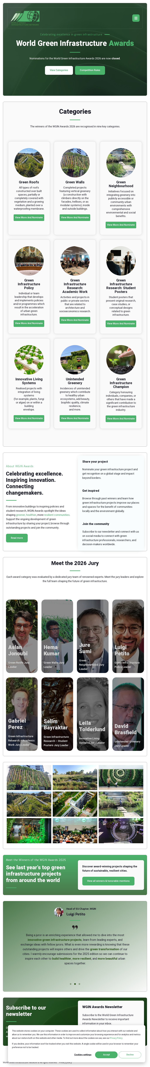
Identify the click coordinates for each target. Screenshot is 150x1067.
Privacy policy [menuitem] (65, 1062)
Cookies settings (82, 1054)
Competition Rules (90, 70)
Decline (130, 1054)
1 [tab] (70, 984)
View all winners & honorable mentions (108, 881)
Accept (106, 1054)
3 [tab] (79, 984)
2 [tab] (75, 984)
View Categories (59, 70)
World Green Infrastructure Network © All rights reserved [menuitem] (30, 1062)
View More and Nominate (29, 217)
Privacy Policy (116, 1038)
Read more (17, 538)
